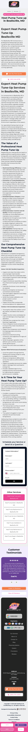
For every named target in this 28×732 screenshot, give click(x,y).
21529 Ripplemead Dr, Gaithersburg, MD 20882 (14, 673)
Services (16, 11)
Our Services (14, 633)
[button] (21, 729)
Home (9, 11)
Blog (14, 642)
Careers (14, 648)
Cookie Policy (14, 717)
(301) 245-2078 (14, 679)
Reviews (14, 654)
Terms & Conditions (14, 719)
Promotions (14, 651)
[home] (14, 4)
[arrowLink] (11, 582)
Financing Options (14, 645)
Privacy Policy (14, 713)
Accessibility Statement (14, 715)
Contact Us (14, 639)
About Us (14, 636)
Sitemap (14, 721)
